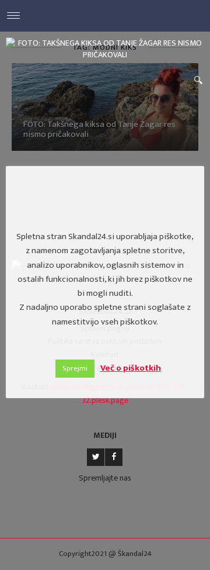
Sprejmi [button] (75, 368)
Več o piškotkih (130, 368)
